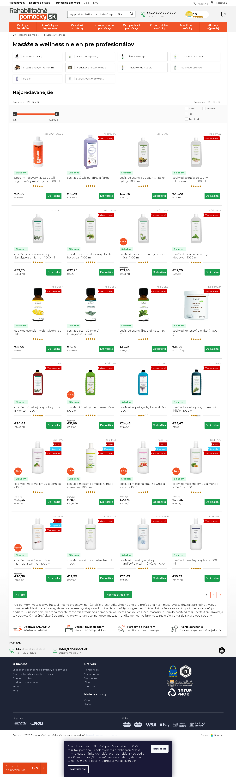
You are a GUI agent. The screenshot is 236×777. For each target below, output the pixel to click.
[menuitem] (22, 27)
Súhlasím (159, 748)
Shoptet (219, 735)
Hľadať (131, 14)
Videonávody (17, 2)
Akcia (192, 108)
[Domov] (14, 35)
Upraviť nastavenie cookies (101, 735)
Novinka (211, 108)
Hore (21, 594)
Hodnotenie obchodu (67, 2)
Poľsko (88, 704)
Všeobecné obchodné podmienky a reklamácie (40, 669)
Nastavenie (78, 769)
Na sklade (194, 119)
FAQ (95, 2)
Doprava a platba (39, 2)
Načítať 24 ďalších (118, 594)
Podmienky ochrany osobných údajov (34, 673)
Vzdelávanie (91, 678)
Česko (87, 700)
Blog (86, 2)
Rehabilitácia (91, 669)
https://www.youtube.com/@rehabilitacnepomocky (222, 650)
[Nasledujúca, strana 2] (213, 595)
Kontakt (17, 686)
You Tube (89, 686)
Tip (190, 113)
